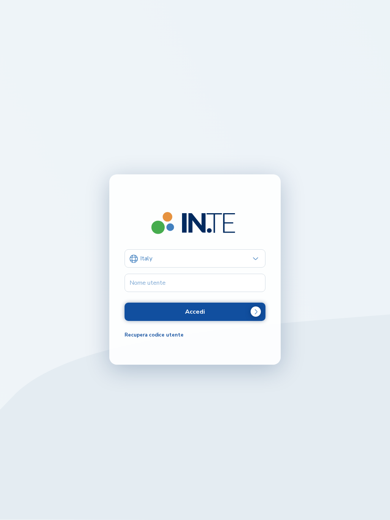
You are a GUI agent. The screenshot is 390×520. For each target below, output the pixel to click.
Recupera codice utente (154, 335)
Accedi (195, 312)
